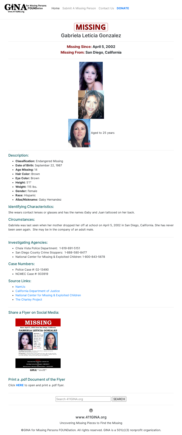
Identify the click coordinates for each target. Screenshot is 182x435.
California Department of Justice (37, 291)
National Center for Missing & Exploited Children (48, 295)
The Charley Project (28, 299)
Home (56, 8)
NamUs (20, 286)
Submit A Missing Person (79, 8)
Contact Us (106, 8)
